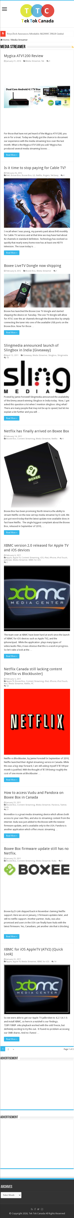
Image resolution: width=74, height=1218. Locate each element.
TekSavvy (54, 175)
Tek (42, 61)
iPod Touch (62, 557)
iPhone (53, 557)
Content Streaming (26, 439)
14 (55, 961)
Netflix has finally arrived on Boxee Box (36, 431)
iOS (41, 557)
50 (7, 686)
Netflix (39, 175)
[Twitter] (38, 1209)
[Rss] (32, 1209)
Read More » (11, 155)
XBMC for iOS (35, 560)
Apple (9, 557)
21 (7, 809)
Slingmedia (62, 355)
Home (6, 39)
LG (34, 175)
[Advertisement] (24, 1084)
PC (32, 683)
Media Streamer (33, 61)
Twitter (63, 805)
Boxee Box (16, 175)
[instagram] (42, 1209)
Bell (8, 175)
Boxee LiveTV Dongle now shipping (32, 265)
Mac (6, 683)
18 (7, 358)
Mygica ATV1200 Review (23, 56)
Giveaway (27, 355)
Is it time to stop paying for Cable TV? (35, 168)
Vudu (6, 807)
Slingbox (52, 355)
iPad (46, 557)
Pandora (55, 805)
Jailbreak (8, 560)
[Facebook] (35, 1209)
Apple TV (16, 557)
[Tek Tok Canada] (37, 13)
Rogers (46, 175)
